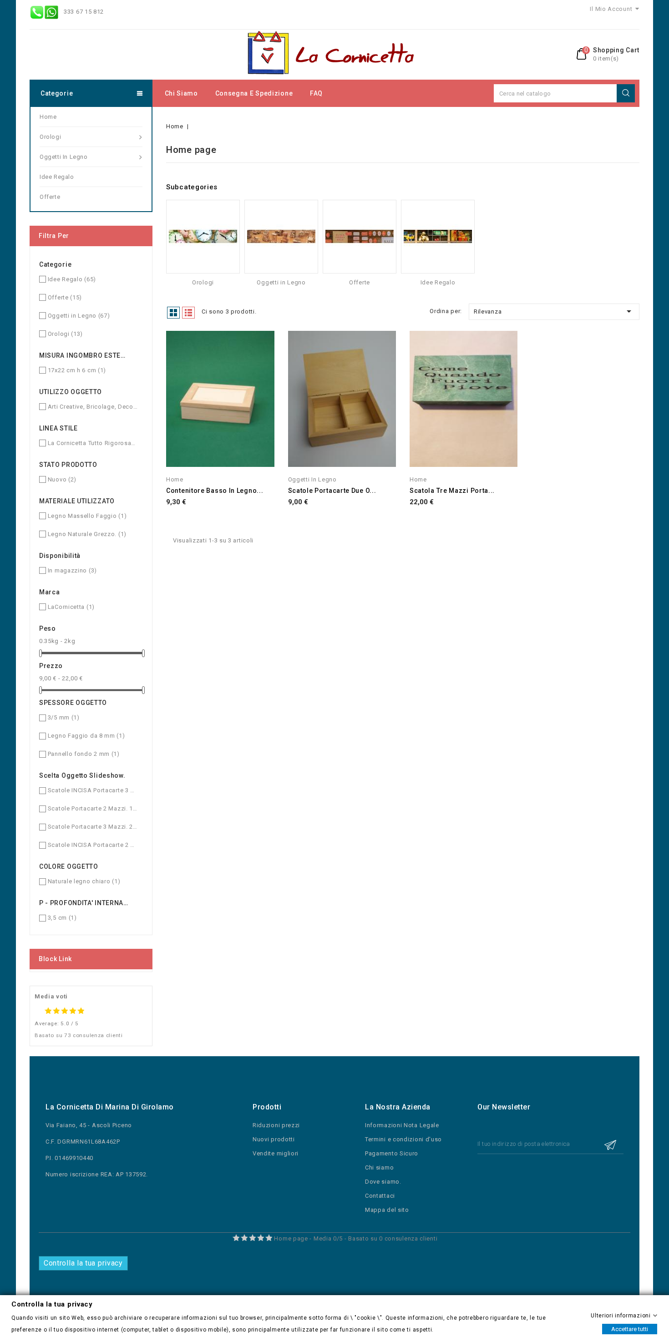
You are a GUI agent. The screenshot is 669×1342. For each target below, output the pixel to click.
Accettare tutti (629, 1328)
